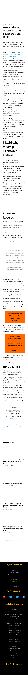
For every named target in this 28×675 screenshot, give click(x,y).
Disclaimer (14, 581)
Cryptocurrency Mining (14, 625)
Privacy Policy (14, 584)
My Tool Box (14, 577)
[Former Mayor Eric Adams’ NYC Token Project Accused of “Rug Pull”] (14, 518)
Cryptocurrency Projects (14, 628)
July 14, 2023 (6, 24)
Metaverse (14, 646)
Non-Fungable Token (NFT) (14, 648)
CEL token (7, 428)
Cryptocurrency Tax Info (14, 632)
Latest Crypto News (14, 644)
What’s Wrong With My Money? (13, 483)
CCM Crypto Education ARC (14, 612)
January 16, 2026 (7, 532)
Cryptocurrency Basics (14, 618)
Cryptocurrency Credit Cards (14, 621)
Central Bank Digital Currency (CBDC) (14, 614)
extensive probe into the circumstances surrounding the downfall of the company (13, 54)
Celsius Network (16, 428)
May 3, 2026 (6, 485)
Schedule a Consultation (14, 574)
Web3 (14, 657)
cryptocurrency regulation (16, 429)
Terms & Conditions (14, 586)
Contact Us (14, 579)
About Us (14, 570)
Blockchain (14, 609)
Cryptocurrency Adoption (14, 616)
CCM (12, 24)
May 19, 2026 (6, 465)
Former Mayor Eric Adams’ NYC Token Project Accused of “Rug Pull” (13, 528)
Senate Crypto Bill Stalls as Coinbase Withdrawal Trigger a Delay (13, 505)
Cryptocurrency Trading (14, 634)
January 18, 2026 (7, 509)
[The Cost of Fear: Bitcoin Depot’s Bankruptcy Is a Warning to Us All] (14, 451)
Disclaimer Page (14, 418)
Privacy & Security (14, 655)
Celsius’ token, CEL (9, 68)
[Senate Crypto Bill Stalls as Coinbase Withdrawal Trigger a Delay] (14, 495)
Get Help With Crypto (14, 572)
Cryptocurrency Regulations (14, 630)
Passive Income (14, 650)
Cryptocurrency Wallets (14, 637)
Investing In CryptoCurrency (14, 641)
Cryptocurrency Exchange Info (14, 623)
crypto (22, 428)
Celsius (11, 428)
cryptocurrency (6, 429)
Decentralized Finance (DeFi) (14, 639)
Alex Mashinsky (6, 424)
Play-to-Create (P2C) (14, 653)
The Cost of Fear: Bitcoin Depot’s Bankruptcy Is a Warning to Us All (13, 461)
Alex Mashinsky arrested (15, 424)
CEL (4, 428)
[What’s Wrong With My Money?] (14, 475)
